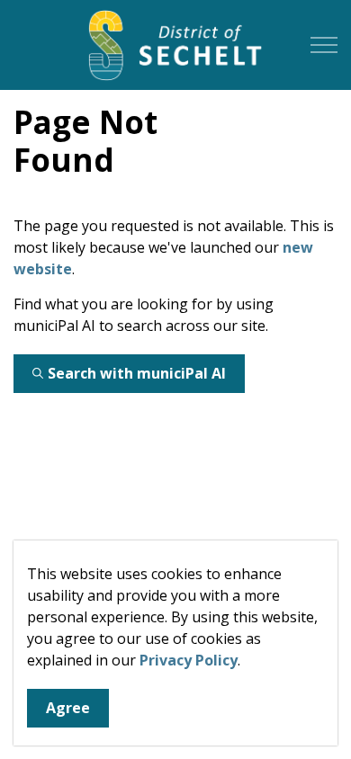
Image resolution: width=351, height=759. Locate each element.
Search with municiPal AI (137, 373)
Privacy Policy (189, 660)
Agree (68, 708)
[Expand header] (324, 45)
